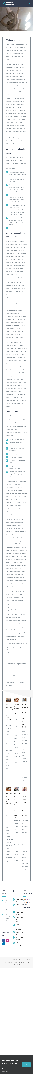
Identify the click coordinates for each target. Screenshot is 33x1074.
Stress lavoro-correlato (18, 927)
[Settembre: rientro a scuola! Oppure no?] (16, 789)
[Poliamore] (16, 700)
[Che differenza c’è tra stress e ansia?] (24, 789)
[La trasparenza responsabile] (8, 700)
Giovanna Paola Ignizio (8, 715)
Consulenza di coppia (18, 907)
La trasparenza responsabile (10, 707)
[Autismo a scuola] (8, 789)
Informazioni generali (18, 938)
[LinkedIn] (3, 943)
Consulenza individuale (18, 900)
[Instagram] (7, 940)
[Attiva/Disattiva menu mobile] (30, 3)
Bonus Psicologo (18, 944)
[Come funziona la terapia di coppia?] (24, 700)
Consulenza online (18, 933)
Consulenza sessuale (18, 913)
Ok (26, 1065)
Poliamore (17, 704)
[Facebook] (3, 940)
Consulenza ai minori (18, 919)
